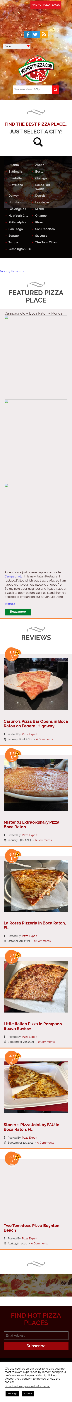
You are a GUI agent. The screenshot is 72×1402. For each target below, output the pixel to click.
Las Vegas (42, 202)
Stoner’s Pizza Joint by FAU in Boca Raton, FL (31, 1127)
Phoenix (41, 222)
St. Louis (41, 235)
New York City (18, 215)
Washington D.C (19, 249)
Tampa (13, 242)
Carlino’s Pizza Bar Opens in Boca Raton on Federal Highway (36, 723)
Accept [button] (28, 1393)
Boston (40, 171)
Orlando (41, 215)
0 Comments (44, 739)
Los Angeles (17, 209)
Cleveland (15, 185)
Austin (39, 165)
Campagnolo (14, 576)
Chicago (41, 178)
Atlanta (13, 165)
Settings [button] (12, 1393)
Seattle (13, 235)
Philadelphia (17, 222)
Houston (14, 202)
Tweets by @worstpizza (12, 271)
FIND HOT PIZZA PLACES (46, 4)
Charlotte (15, 178)
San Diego (15, 229)
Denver (13, 195)
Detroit (40, 195)
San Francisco (45, 229)
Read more (18, 611)
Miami (39, 209)
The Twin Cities (46, 242)
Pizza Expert (29, 734)
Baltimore (15, 171)
